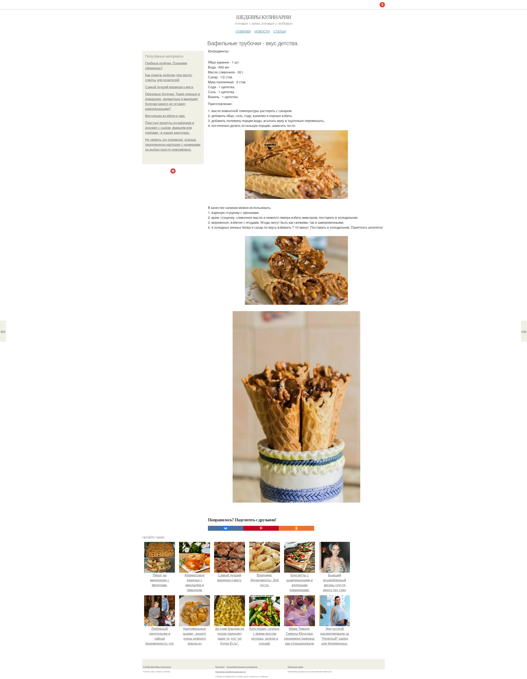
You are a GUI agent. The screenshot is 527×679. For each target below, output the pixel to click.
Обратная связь (295, 666)
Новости (262, 31)
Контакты (220, 666)
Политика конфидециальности (230, 671)
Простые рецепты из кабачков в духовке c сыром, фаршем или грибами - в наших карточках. (169, 127)
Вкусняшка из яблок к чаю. (165, 116)
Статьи (279, 31)
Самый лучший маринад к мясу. (169, 87)
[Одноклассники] (296, 528)
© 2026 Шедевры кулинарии (157, 666)
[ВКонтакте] (225, 528)
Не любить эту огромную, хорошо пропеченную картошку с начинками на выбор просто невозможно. (172, 144)
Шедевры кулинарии (263, 16)
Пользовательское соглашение (242, 666)
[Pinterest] (261, 528)
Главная (243, 31)
